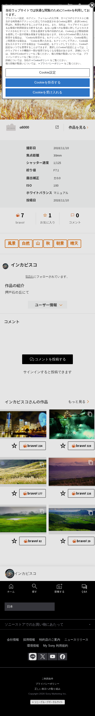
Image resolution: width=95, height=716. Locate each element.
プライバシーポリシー (51, 63)
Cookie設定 (47, 72)
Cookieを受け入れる (47, 92)
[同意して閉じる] (91, 4)
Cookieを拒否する (47, 82)
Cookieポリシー (41, 60)
